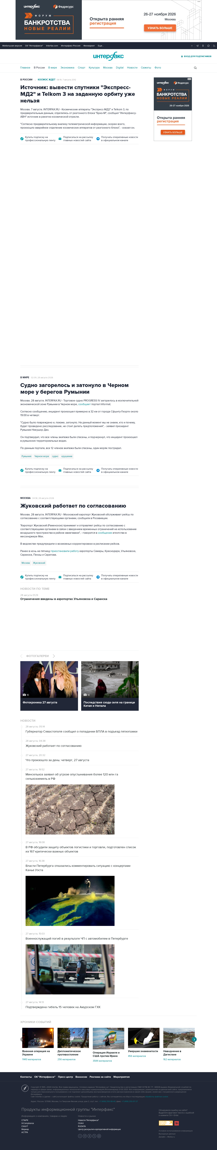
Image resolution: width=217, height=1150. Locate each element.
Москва (107, 67)
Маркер (25, 1129)
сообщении (105, 532)
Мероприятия (121, 1076)
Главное (25, 67)
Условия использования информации (176, 1131)
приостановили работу (65, 551)
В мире (52, 67)
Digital (120, 67)
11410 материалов (31, 1059)
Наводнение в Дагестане (172, 1053)
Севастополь (29, 261)
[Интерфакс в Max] (99, 1136)
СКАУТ (24, 1126)
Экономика (67, 67)
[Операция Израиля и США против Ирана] (108, 1048)
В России (39, 67)
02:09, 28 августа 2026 (42, 377)
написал (96, 220)
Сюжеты (146, 67)
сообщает (84, 404)
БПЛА (42, 261)
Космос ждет (46, 79)
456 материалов (137, 1056)
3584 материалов (102, 1060)
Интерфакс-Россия (70, 45)
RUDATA (82, 1126)
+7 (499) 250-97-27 (130, 1101)
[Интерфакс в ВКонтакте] (90, 1136)
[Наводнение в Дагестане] (179, 1047)
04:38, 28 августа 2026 (43, 498)
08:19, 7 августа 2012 (66, 80)
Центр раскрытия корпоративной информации (99, 1129)
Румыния (26, 456)
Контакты (26, 1076)
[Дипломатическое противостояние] (73, 1047)
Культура (94, 67)
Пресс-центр (65, 1076)
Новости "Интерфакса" (88, 1120)
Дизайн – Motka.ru (167, 1137)
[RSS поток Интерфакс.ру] (94, 1136)
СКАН (81, 1123)
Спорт (81, 67)
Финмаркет (89, 45)
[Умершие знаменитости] (143, 1047)
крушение (66, 456)
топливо (68, 261)
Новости (132, 67)
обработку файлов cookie (156, 1096)
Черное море (41, 456)
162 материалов (172, 1059)
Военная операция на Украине (36, 1053)
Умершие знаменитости (143, 1051)
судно (55, 456)
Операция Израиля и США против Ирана (106, 1054)
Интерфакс (108, 56)
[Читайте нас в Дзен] (80, 1136)
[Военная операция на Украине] (38, 1047)
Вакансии (81, 1076)
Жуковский (39, 562)
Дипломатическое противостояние (69, 1053)
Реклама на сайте (100, 1076)
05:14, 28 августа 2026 (44, 168)
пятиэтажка (55, 261)
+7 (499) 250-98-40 (107, 1101)
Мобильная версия (12, 45)
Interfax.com (52, 45)
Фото (158, 67)
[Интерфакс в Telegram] (85, 1136)
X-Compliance (27, 1123)
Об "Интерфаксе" (34, 45)
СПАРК (24, 1120)
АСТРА (24, 1132)
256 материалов (66, 1059)
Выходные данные (167, 1134)
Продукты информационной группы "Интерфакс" (68, 1109)
